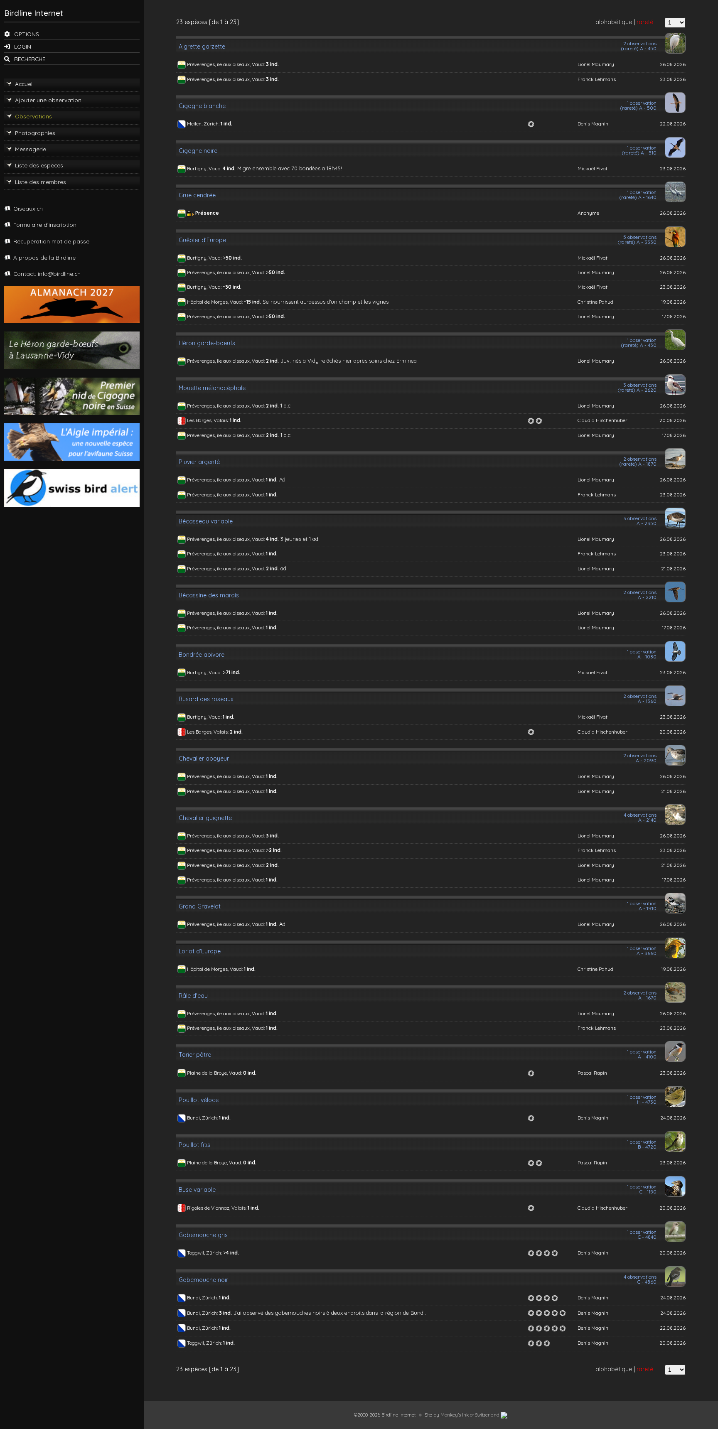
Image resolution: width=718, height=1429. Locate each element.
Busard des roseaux (206, 699)
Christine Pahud (595, 302)
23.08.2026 (673, 79)
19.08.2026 (673, 302)
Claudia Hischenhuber (602, 420)
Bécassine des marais (209, 595)
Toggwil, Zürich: (205, 1253)
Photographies (35, 132)
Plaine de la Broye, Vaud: (215, 1073)
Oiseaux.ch (28, 208)
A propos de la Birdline (44, 257)
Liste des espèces (39, 165)
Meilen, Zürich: (204, 123)
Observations (33, 116)
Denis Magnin (593, 123)
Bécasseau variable (206, 521)
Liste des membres (40, 181)
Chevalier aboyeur (204, 758)
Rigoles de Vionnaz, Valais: (217, 1208)
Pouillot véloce (199, 1100)
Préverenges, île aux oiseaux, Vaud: (226, 64)
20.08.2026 (672, 420)
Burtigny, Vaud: (205, 168)
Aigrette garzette (202, 46)
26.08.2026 (673, 64)
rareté (645, 22)
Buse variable (197, 1189)
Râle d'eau (193, 995)
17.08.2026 (674, 316)
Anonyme (588, 213)
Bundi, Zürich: (203, 1118)
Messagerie (30, 148)
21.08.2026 (673, 568)
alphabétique (613, 22)
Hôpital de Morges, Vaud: (215, 302)
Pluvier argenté (199, 462)
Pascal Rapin (592, 1073)
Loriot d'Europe (200, 951)
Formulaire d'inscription (44, 224)
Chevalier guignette (205, 818)
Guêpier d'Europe (202, 240)
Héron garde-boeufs (207, 343)
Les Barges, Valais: (208, 420)
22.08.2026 (673, 123)
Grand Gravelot (200, 906)
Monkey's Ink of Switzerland (470, 1415)
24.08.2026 (673, 1118)
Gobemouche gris (203, 1235)
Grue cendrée (197, 195)
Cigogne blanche (202, 106)
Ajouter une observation (48, 99)
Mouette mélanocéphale (212, 388)
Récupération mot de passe (51, 241)
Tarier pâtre (195, 1054)
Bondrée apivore (201, 654)
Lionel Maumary (596, 64)
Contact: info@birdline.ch (47, 273)
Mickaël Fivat (592, 168)
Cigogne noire (198, 151)
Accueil (24, 83)
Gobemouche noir (203, 1280)
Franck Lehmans (597, 79)
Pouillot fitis (194, 1145)
